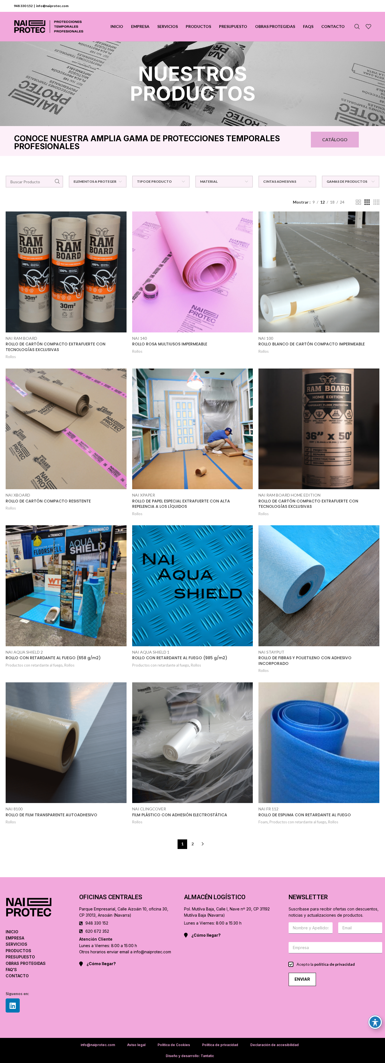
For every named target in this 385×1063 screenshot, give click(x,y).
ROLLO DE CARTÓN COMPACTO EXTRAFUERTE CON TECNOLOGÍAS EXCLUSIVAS (55, 346)
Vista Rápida (122, 220)
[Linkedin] (13, 1005)
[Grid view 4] (376, 202)
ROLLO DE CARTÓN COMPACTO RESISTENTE (48, 501)
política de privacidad (334, 964)
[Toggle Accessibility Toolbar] (375, 1022)
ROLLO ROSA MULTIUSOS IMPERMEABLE (169, 344)
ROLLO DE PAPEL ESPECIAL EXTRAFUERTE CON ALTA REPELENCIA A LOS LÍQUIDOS (181, 504)
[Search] (357, 26)
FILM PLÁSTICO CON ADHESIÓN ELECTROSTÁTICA (179, 815)
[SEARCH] (57, 182)
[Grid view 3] (367, 202)
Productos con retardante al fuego (34, 665)
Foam (263, 822)
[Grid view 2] (358, 202)
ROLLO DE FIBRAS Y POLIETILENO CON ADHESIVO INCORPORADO (304, 660)
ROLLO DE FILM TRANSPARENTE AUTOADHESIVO (51, 815)
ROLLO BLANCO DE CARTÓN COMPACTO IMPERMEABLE (311, 344)
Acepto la (326, 964)
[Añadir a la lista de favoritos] (122, 233)
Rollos (11, 356)
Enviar (302, 979)
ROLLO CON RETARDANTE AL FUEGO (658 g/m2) (53, 658)
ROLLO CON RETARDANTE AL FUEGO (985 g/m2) (179, 658)
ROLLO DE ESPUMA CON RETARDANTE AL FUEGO (304, 815)
